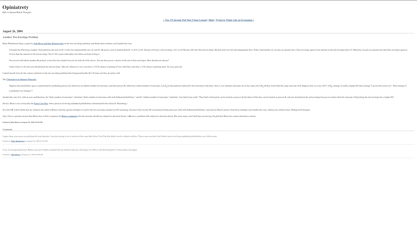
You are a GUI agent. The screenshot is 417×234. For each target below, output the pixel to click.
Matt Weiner (15, 155)
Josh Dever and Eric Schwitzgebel (49, 43)
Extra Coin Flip (41, 103)
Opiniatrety (15, 7)
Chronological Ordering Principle (21, 79)
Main (211, 20)
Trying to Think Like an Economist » (235, 20)
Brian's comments (69, 116)
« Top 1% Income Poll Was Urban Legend (185, 20)
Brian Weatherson (18, 141)
